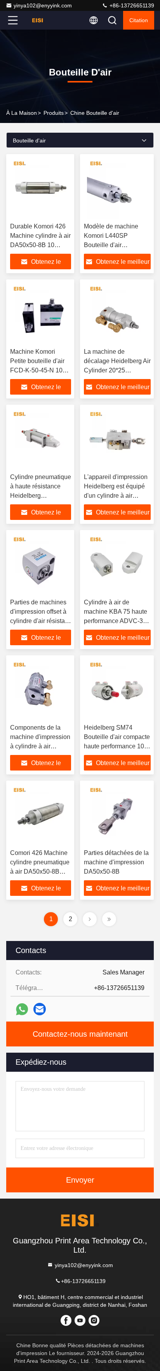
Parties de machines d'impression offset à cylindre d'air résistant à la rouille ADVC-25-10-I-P (40, 621)
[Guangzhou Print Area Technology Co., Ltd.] (38, 20)
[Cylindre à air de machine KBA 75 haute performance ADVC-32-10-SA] (117, 564)
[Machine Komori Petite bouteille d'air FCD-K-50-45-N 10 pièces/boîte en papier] (40, 313)
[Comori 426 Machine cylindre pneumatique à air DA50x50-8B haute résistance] (40, 815)
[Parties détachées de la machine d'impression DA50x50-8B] (117, 815)
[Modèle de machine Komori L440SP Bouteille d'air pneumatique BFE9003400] (117, 188)
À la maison (21, 113)
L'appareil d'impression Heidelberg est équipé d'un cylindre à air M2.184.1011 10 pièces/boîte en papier (116, 496)
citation (138, 20)
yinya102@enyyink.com (43, 5)
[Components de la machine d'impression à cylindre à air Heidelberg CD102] (40, 689)
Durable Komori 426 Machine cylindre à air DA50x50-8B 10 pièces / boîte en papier (40, 245)
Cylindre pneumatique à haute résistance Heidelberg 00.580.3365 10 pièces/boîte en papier (40, 496)
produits (53, 113)
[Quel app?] (22, 1009)
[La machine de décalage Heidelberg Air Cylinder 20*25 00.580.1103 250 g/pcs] (117, 313)
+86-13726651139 (131, 5)
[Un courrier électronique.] (40, 1009)
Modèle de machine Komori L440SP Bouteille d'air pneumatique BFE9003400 (111, 245)
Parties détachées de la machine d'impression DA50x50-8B (116, 862)
